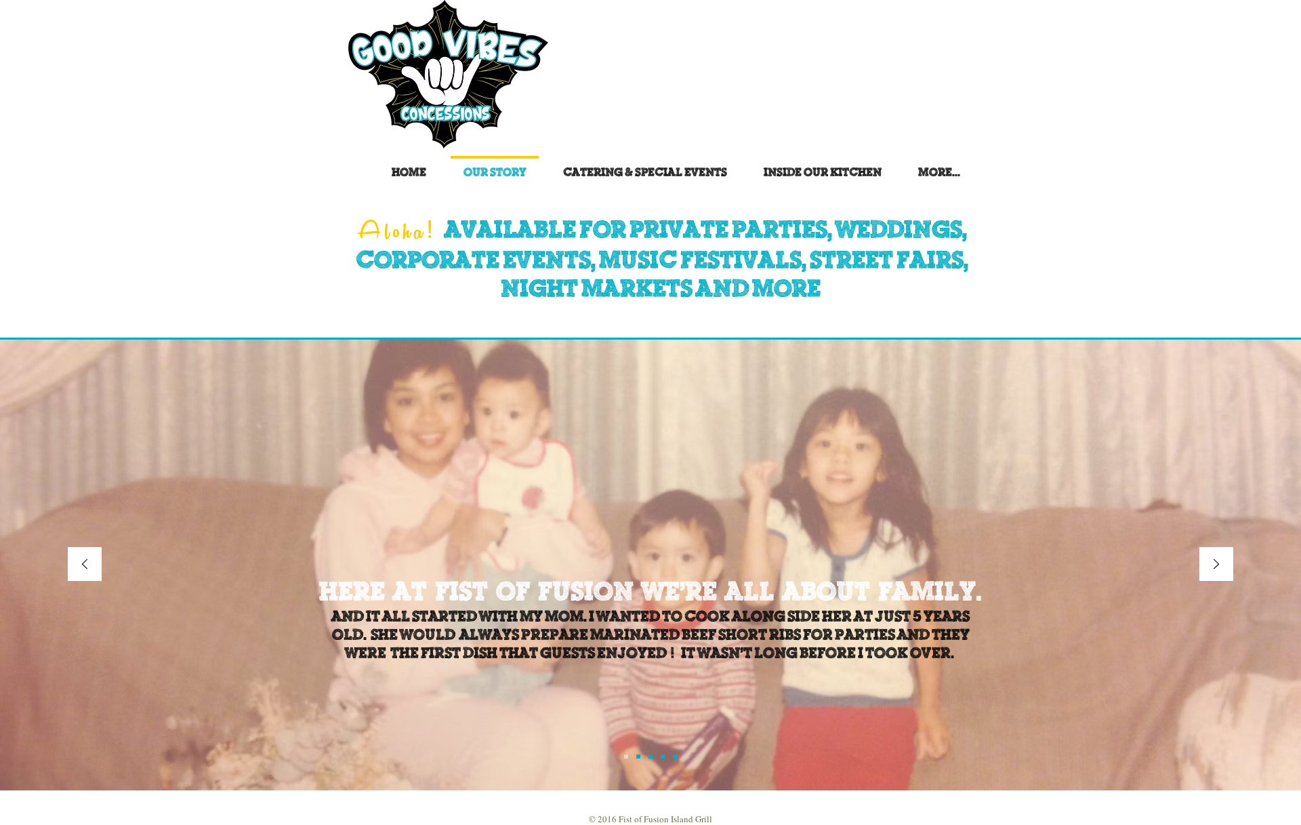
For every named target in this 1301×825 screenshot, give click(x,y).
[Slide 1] (626, 756)
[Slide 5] (675, 756)
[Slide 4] (663, 756)
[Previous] (85, 565)
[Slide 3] (650, 756)
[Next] (1216, 565)
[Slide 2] (638, 756)
